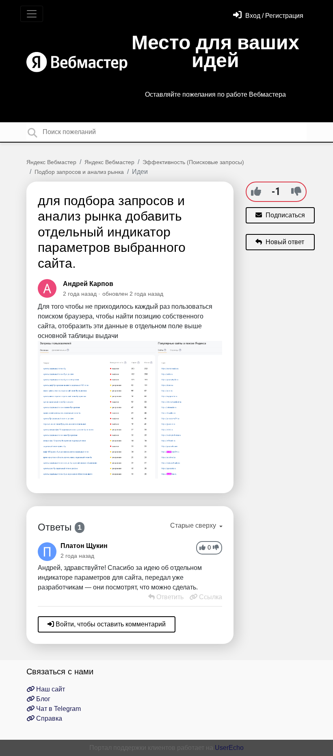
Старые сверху (194, 525)
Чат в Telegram (58, 708)
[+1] (256, 191)
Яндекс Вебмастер (51, 162)
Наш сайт (50, 689)
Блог (42, 698)
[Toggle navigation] (31, 14)
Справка (48, 718)
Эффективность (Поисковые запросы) (193, 162)
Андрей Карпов (88, 283)
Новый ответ (284, 241)
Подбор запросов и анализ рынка (79, 172)
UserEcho (229, 747)
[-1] (296, 191)
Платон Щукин (84, 545)
